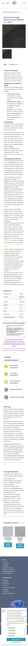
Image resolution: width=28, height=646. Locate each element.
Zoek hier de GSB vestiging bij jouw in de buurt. (14, 463)
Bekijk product (8, 544)
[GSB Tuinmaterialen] (14, 3)
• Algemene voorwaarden (8, 569)
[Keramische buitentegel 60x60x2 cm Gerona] (20, 531)
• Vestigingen (5, 564)
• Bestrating (5, 582)
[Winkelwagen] (9, 3)
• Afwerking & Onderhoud (8, 593)
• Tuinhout (4, 585)
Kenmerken (7, 357)
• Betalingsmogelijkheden (8, 571)
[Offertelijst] (7, 3)
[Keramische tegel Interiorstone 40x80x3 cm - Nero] (14, 36)
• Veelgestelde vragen (7, 567)
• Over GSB (5, 566)
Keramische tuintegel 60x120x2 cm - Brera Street (8, 538)
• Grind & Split (5, 583)
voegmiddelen (7, 240)
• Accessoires (5, 591)
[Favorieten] (5, 3)
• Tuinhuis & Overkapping (8, 587)
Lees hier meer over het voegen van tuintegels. (13, 245)
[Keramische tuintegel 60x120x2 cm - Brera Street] (8, 531)
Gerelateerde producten (11, 360)
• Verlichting (5, 589)
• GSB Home (5, 562)
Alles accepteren (16, 639)
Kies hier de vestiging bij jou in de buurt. (13, 516)
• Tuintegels (5, 580)
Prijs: (5, 64)
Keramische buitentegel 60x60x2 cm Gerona (20, 539)
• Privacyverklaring (6, 573)
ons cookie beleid (13, 620)
